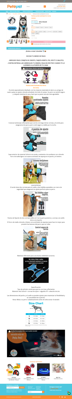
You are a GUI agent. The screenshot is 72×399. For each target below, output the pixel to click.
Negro (45, 31)
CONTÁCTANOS (48, 11)
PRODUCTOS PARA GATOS (28, 11)
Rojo (36, 31)
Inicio (9, 13)
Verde (33, 31)
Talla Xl (41, 27)
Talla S (51, 27)
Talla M (37, 27)
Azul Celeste (49, 31)
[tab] (14, 48)
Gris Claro (55, 31)
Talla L (33, 27)
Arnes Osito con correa (58, 378)
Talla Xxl (46, 27)
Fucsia (33, 33)
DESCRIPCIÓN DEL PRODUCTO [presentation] (14, 48)
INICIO (7, 11)
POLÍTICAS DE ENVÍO (40, 11)
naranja (37, 33)
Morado (60, 31)
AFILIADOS (54, 11)
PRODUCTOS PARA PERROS (15, 11)
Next (28, 41)
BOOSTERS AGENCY (36, 397)
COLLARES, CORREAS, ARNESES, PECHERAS (22, 13)
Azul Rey (40, 31)
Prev (8, 41)
